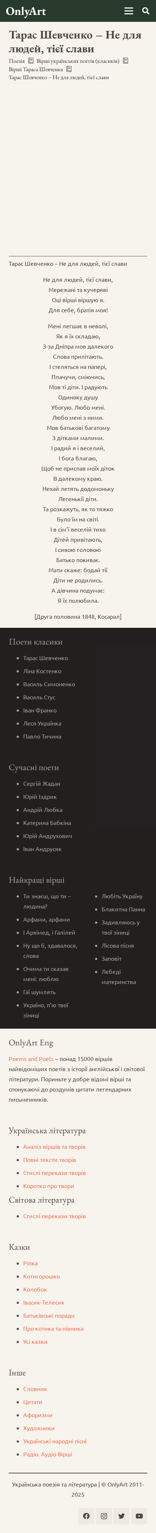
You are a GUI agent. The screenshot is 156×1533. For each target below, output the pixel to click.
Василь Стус (39, 696)
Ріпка (30, 1262)
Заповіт (112, 958)
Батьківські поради (49, 1315)
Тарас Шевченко (45, 657)
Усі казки (35, 1341)
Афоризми (38, 1414)
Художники (39, 1427)
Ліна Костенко (42, 670)
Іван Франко (40, 709)
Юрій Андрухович (47, 835)
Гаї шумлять (39, 991)
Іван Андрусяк (42, 848)
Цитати (32, 1401)
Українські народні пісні (55, 1440)
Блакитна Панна (123, 908)
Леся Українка (42, 723)
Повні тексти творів (49, 1159)
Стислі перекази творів (54, 1172)
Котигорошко (41, 1276)
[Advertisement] (78, 169)
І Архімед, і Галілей (49, 932)
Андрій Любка (42, 809)
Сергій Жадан (41, 783)
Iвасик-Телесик (44, 1302)
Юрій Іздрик (40, 796)
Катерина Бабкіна (47, 822)
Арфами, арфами (46, 919)
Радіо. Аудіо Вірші (47, 1453)
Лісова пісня (118, 945)
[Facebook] (86, 1516)
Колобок (35, 1289)
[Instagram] (104, 1516)
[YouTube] (139, 1516)
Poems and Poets (31, 1058)
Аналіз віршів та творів (54, 1146)
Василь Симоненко (49, 683)
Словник (35, 1388)
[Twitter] (121, 1516)
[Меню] (129, 11)
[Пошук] (146, 11)
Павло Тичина (42, 736)
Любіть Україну (122, 895)
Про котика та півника (53, 1328)
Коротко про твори (48, 1185)
